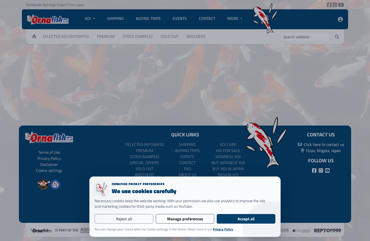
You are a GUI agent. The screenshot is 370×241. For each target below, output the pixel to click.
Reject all (124, 219)
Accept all (246, 219)
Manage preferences (185, 219)
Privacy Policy (223, 229)
